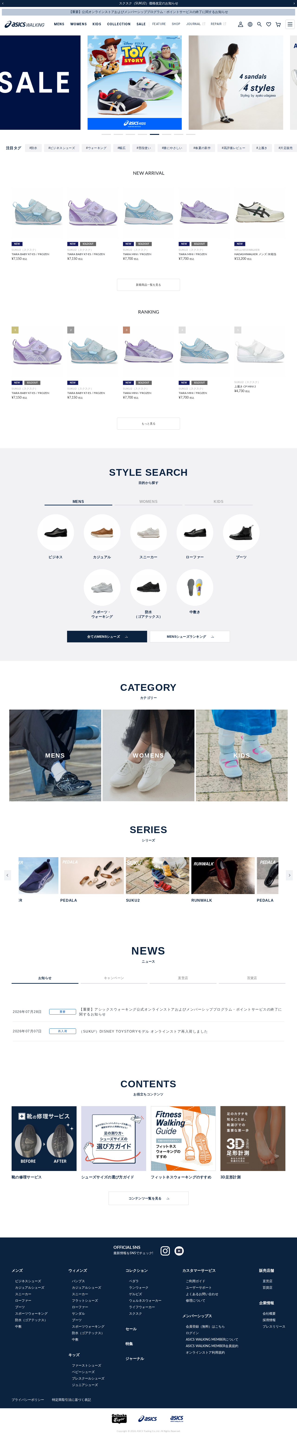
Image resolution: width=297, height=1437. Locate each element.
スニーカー (23, 1294)
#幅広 (122, 148)
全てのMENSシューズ (103, 636)
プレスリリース (274, 1326)
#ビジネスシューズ (61, 148)
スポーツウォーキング (31, 1313)
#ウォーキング (96, 148)
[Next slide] (289, 875)
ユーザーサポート (199, 1287)
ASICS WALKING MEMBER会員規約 (212, 1346)
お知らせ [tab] (45, 978)
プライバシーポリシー (28, 1400)
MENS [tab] (78, 502)
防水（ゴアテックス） (31, 1320)
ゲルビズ (135, 1294)
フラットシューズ (85, 1300)
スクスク (135, 1313)
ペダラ (134, 1281)
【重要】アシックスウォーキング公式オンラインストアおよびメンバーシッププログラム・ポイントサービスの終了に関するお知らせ (180, 1011)
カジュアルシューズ (29, 1287)
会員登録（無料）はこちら (205, 1326)
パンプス (78, 1281)
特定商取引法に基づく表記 (71, 1400)
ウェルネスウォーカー (145, 1300)
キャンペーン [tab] (114, 978)
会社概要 (269, 1313)
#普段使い (144, 148)
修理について (195, 1300)
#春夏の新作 (202, 148)
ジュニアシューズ (85, 1385)
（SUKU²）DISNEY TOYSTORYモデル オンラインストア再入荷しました (143, 1031)
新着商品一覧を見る (148, 284)
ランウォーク (138, 1287)
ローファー (23, 1300)
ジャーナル (135, 1359)
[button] (106, 134)
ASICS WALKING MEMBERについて (212, 1339)
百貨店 (267, 1287)
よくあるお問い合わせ (202, 1294)
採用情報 (269, 1320)
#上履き (262, 148)
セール (131, 1329)
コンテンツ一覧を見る (145, 1198)
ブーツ (20, 1307)
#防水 (33, 148)
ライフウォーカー (142, 1307)
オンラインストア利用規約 (205, 1352)
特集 (129, 1344)
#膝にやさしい (172, 148)
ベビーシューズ (83, 1372)
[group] (47, 82)
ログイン (192, 1333)
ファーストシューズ (86, 1365)
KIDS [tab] (218, 502)
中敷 (18, 1326)
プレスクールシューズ (88, 1378)
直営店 (267, 1281)
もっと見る (148, 423)
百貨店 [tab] (252, 978)
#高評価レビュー (233, 148)
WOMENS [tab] (148, 502)
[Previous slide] (7, 875)
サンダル (78, 1313)
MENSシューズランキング (186, 636)
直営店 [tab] (183, 978)
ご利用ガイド (195, 1281)
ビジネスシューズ (28, 1281)
